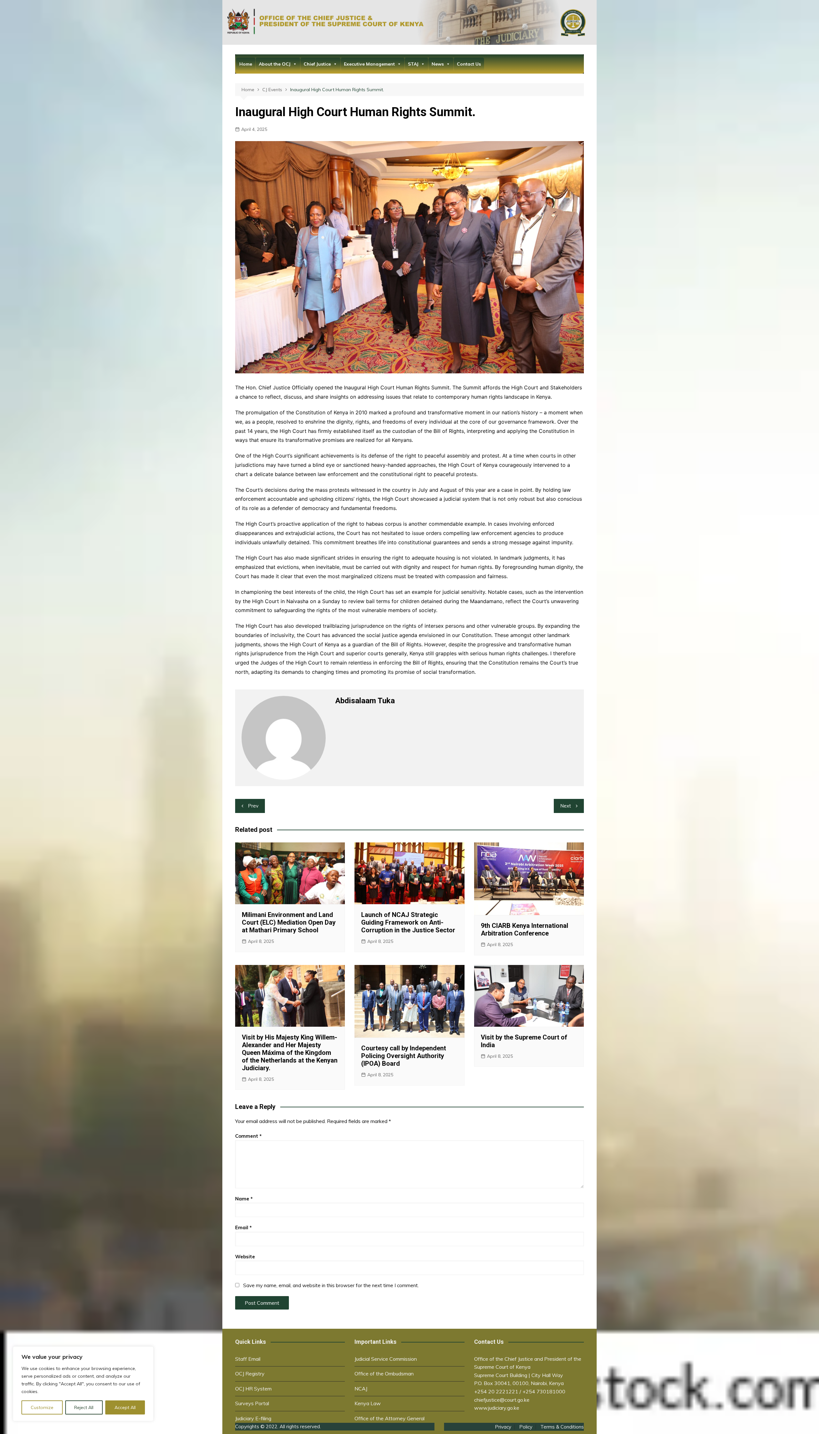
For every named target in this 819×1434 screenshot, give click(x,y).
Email (243, 1227)
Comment (248, 1136)
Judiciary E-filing (253, 1418)
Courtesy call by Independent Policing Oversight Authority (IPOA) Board (403, 1055)
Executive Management (369, 64)
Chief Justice (317, 64)
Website (245, 1257)
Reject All (83, 1407)
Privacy (503, 1427)
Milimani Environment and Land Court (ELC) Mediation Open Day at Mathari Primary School (289, 922)
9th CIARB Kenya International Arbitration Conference (524, 929)
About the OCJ (274, 64)
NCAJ (360, 1388)
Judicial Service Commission (385, 1359)
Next (565, 806)
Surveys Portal (252, 1403)
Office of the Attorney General (389, 1418)
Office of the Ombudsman (384, 1373)
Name (244, 1199)
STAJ (413, 64)
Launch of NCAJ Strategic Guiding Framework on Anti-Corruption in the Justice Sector (408, 922)
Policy (525, 1427)
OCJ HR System (253, 1388)
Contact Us (469, 64)
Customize (42, 1407)
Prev (253, 806)
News (438, 64)
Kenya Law (367, 1403)
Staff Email (247, 1359)
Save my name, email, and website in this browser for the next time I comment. (331, 1285)
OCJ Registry (250, 1373)
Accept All (125, 1407)
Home (245, 64)
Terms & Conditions (562, 1427)
